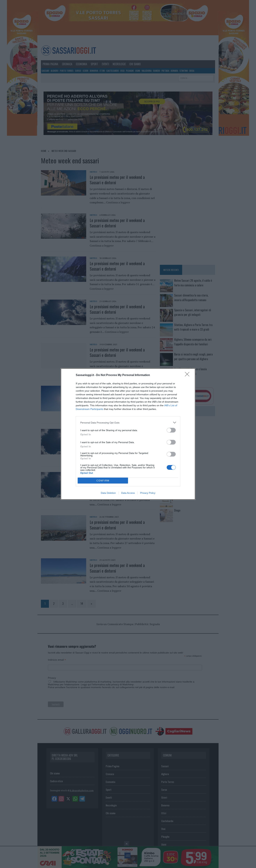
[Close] (188, 375)
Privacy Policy (147, 493)
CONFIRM (102, 480)
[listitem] (128, 422)
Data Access (128, 493)
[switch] (171, 430)
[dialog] (128, 434)
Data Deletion (108, 493)
